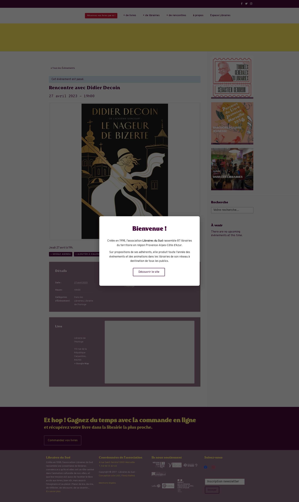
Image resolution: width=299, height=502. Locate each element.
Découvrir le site (148, 272)
